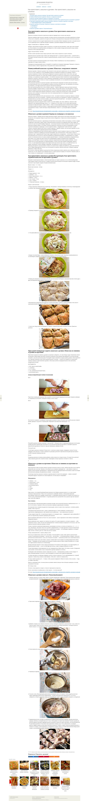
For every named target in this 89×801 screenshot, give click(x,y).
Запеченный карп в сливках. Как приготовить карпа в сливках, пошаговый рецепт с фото (17, 19)
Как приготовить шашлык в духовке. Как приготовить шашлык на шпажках (47, 15)
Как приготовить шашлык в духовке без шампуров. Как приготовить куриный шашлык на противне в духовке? (55, 19)
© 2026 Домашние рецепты (14, 796)
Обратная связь (56, 796)
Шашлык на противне (58, 751)
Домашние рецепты (44, 2)
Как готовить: (34, 27)
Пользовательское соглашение (40, 796)
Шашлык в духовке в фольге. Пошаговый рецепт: (41, 28)
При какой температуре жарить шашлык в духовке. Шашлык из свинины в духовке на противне (51, 21)
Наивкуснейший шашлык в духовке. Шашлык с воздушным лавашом (45, 16)
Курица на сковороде (51, 751)
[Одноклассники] (54, 756)
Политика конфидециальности (36, 798)
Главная (38, 6)
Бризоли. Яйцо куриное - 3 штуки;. (17, 22)
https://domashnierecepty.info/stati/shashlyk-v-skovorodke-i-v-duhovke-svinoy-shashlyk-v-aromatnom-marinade (56, 111)
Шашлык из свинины (65, 751)
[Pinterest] (44, 756)
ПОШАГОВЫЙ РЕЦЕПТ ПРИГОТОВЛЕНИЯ (41, 22)
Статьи (49, 6)
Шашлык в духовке (34, 751)
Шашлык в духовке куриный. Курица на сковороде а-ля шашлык (44, 18)
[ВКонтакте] (33, 756)
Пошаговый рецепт (72, 751)
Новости (44, 6)
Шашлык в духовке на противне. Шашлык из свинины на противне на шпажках (48, 24)
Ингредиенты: (34, 25)
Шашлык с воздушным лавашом (43, 751)
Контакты (33, 796)
